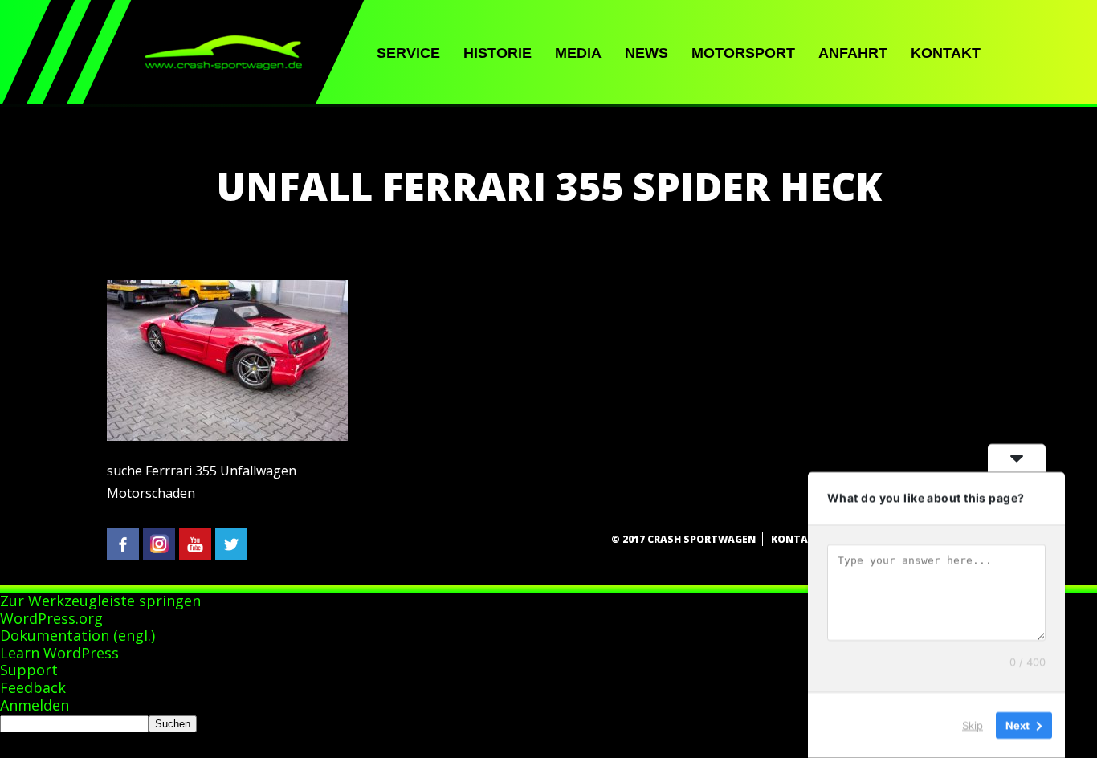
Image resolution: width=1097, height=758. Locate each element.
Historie (497, 53)
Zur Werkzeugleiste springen (100, 600)
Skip (972, 725)
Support (29, 669)
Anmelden (34, 705)
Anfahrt (852, 53)
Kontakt (946, 53)
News (646, 53)
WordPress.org (51, 618)
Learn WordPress (59, 652)
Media (578, 53)
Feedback (33, 687)
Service (408, 53)
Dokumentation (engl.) (77, 635)
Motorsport (743, 53)
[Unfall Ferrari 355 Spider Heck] (227, 436)
